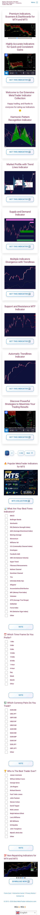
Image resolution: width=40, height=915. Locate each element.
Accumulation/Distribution (19, 589)
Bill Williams (14, 821)
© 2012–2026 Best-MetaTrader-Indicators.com (20, 901)
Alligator (13, 585)
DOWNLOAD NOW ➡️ (21, 881)
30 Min (12, 661)
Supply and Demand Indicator (20, 213)
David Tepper (14, 806)
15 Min (12, 657)
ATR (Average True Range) (19, 600)
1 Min (12, 642)
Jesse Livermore (16, 775)
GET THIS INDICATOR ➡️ (20, 80)
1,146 (21, 453)
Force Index (14, 608)
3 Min (12, 645)
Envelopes (13, 550)
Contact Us (20, 896)
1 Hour (12, 665)
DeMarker (13, 604)
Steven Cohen (15, 802)
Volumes (13, 596)
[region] (20, 31)
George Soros (15, 783)
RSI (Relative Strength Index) (20, 527)
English (23, 912)
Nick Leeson (14, 810)
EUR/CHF (13, 741)
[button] (5, 30)
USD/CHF (13, 721)
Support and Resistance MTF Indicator (20, 308)
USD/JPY (13, 714)
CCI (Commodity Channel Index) (21, 546)
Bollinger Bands (15, 520)
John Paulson (15, 798)
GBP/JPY (13, 748)
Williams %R (14, 542)
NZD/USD (13, 733)
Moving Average (15, 535)
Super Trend (14, 562)
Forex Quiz (7, 893)
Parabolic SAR (15, 554)
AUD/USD (13, 729)
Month (12, 680)
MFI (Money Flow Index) (18, 592)
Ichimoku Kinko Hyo (17, 581)
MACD (12, 516)
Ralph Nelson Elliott (17, 813)
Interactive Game (18, 893)
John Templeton (16, 829)
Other (12, 615)
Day (11, 672)
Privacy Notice (30, 893)
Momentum (14, 539)
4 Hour (12, 668)
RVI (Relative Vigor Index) (19, 612)
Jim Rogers (14, 787)
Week (12, 676)
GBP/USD (13, 718)
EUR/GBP (13, 737)
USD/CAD (13, 725)
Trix (11, 577)
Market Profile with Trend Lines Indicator (20, 166)
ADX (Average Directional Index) (21, 531)
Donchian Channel (16, 573)
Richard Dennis (15, 790)
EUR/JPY (13, 744)
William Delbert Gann (17, 779)
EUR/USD (13, 710)
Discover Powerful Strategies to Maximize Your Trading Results (20, 404)
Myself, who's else (16, 833)
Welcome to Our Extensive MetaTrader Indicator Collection (20, 95)
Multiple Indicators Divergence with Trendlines (20, 260)
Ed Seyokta (14, 825)
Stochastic (13, 523)
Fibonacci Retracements (18, 566)
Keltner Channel (15, 569)
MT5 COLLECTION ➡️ (21, 501)
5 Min (12, 649)
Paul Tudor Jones (16, 794)
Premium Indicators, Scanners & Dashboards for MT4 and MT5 (20, 16)
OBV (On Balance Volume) (19, 558)
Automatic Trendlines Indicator (20, 355)
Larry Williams (15, 817)
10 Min (12, 653)
